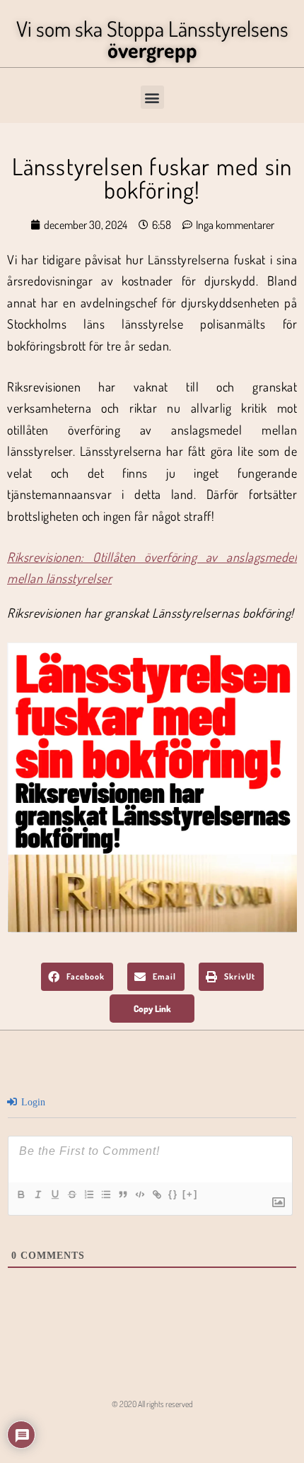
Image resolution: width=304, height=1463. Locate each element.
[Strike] (71, 1194)
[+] (190, 1194)
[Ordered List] (88, 1194)
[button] (152, 97)
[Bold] (20, 1194)
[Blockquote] (122, 1194)
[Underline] (54, 1194)
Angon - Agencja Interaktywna (152, 1431)
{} (173, 1194)
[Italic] (37, 1194)
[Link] (156, 1194)
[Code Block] (139, 1194)
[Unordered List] (105, 1194)
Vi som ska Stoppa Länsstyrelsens (152, 39)
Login (31, 1102)
